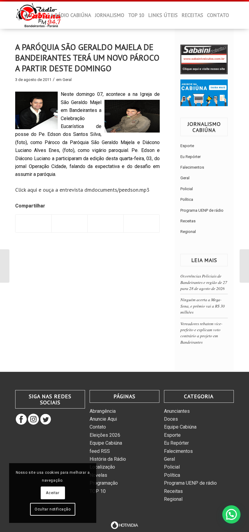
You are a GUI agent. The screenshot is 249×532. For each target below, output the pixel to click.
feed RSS (100, 451)
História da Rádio (108, 459)
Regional (188, 231)
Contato (98, 427)
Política (186, 199)
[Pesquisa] (30, 42)
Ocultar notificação (52, 509)
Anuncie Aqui (103, 419)
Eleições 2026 (105, 435)
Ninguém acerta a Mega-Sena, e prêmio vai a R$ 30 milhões (202, 306)
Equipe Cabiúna (106, 443)
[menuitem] (22, 17)
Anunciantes (177, 411)
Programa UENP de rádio (201, 210)
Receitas (188, 221)
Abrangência (103, 411)
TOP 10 (98, 491)
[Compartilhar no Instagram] (141, 223)
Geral (67, 79)
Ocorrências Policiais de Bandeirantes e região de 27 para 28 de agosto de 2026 (203, 282)
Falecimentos (192, 167)
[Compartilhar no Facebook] (33, 223)
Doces (171, 419)
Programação (104, 483)
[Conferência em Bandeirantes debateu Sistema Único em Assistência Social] (244, 266)
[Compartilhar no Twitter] (69, 223)
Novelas (98, 475)
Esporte (187, 145)
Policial (186, 189)
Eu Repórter (190, 156)
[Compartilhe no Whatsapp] (105, 223)
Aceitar (52, 493)
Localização (102, 467)
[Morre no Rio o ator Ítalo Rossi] (4, 266)
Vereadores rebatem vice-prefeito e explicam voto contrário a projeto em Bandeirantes (201, 333)
